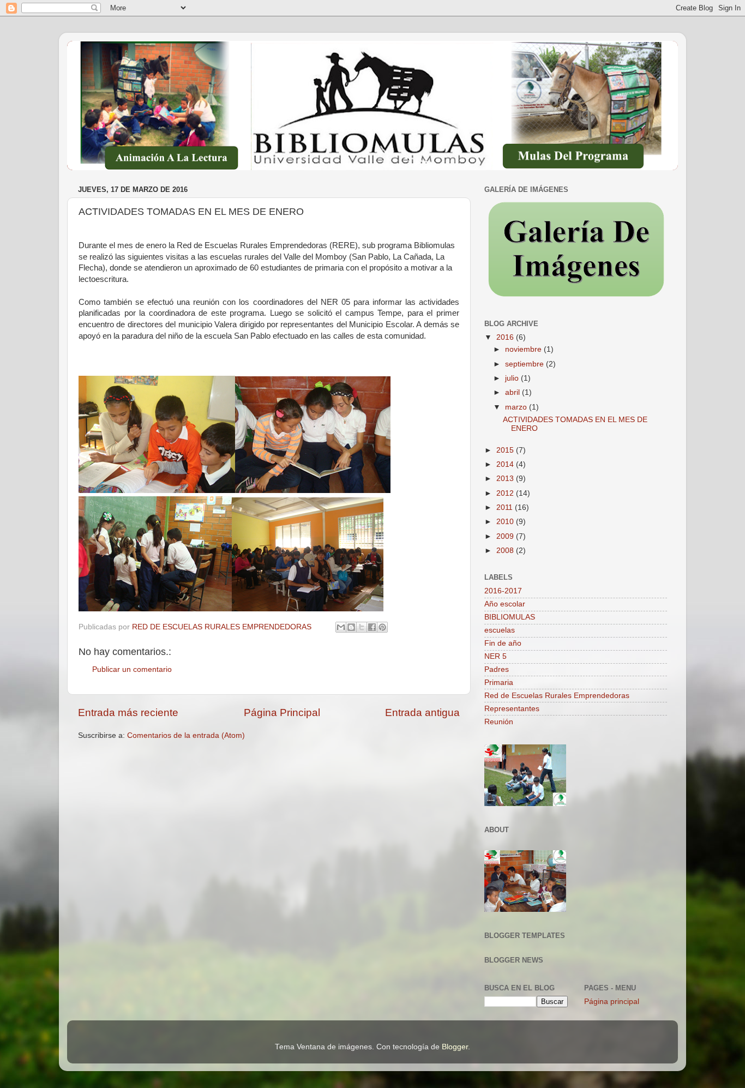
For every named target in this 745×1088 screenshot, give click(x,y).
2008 (506, 550)
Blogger (455, 1047)
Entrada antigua (422, 712)
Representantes (511, 709)
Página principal (611, 1001)
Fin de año (502, 643)
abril (513, 392)
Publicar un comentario (132, 669)
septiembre (525, 364)
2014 (506, 464)
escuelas (499, 630)
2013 (506, 478)
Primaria (498, 682)
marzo (517, 407)
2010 (506, 522)
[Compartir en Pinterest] (382, 627)
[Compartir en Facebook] (372, 627)
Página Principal (282, 712)
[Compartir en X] (361, 627)
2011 (505, 507)
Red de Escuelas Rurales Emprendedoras (556, 696)
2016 (506, 337)
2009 (506, 536)
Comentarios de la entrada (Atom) (186, 735)
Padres (496, 669)
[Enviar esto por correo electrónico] (340, 627)
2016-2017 (503, 591)
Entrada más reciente (128, 712)
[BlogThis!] (351, 627)
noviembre (524, 349)
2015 (506, 450)
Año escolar (504, 604)
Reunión (498, 722)
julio (513, 378)
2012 (506, 493)
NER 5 (495, 656)
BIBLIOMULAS (509, 617)
